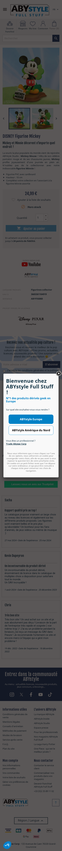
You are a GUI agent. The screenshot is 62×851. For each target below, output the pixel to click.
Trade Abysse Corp (16, 443)
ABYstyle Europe (31, 419)
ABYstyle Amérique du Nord (31, 430)
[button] (7, 845)
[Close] (58, 374)
